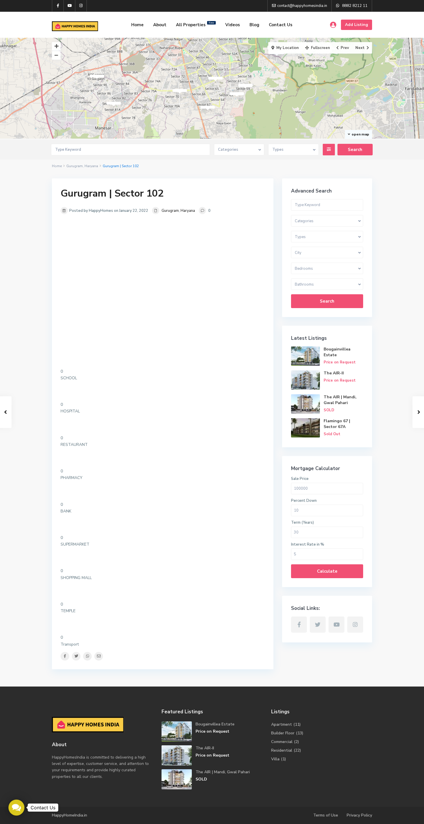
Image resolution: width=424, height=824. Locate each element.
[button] (16, 807)
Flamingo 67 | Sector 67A (337, 423)
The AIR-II (334, 373)
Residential (281, 750)
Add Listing (356, 24)
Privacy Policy (359, 815)
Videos (232, 25)
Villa (275, 759)
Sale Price (300, 479)
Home (137, 25)
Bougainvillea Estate (215, 724)
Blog (254, 25)
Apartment (281, 724)
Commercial (281, 741)
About (159, 25)
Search (327, 301)
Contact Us (280, 25)
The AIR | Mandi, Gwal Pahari (340, 400)
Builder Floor (282, 733)
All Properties (195, 24)
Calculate (327, 571)
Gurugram (74, 166)
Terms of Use (325, 815)
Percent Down (304, 501)
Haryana (91, 166)
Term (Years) (302, 523)
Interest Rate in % (307, 544)
